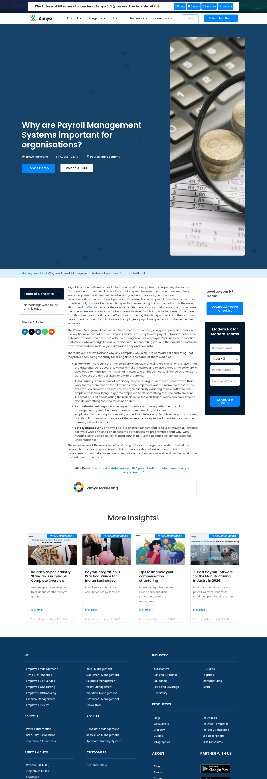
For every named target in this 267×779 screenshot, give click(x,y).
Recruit (93, 716)
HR (27, 655)
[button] (58, 293)
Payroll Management (105, 157)
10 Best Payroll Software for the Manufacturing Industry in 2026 (213, 576)
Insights (39, 273)
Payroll (32, 716)
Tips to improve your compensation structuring (156, 576)
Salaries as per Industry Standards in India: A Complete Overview (51, 576)
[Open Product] (80, 18)
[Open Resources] (146, 18)
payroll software (85, 307)
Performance (36, 752)
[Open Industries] (171, 18)
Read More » (38, 610)
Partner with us (216, 753)
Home (26, 273)
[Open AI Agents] (104, 18)
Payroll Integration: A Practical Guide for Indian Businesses (103, 576)
